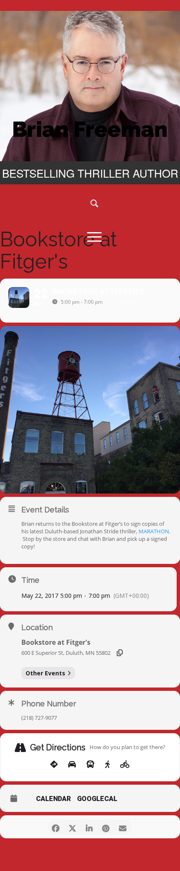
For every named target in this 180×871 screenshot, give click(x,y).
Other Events (45, 673)
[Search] (90, 203)
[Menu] (90, 236)
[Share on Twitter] (72, 826)
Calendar (53, 799)
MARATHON (154, 531)
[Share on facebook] (55, 826)
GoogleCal (97, 799)
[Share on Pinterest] (105, 826)
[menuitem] (90, 203)
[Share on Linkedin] (89, 826)
